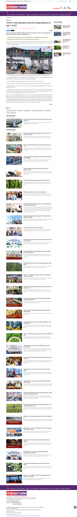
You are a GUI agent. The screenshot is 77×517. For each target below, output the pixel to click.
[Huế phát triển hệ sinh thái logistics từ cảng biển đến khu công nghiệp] (14, 219)
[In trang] (51, 30)
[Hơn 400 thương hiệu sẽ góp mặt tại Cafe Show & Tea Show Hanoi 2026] (14, 136)
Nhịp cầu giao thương (20, 14)
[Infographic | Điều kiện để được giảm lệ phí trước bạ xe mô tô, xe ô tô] (14, 290)
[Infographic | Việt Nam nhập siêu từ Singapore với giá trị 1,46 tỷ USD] (14, 243)
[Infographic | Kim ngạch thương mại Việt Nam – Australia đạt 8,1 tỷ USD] (14, 455)
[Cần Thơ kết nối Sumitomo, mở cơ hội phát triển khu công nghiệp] (14, 384)
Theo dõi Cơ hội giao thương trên (24, 28)
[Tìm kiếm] (70, 1)
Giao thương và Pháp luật (45, 14)
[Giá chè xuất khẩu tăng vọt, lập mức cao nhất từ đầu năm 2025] (14, 337)
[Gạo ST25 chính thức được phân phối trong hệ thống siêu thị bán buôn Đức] (14, 302)
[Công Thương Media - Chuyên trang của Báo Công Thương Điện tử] (61, 8)
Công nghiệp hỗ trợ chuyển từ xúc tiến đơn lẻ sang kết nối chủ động (66, 34)
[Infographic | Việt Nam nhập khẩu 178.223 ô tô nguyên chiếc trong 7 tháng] (14, 431)
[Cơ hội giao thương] (16, 7)
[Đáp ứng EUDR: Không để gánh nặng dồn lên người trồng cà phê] (14, 314)
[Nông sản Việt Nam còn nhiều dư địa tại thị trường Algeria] (14, 443)
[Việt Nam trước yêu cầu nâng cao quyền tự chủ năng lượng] (14, 372)
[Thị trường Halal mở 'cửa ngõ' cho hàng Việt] (14, 195)
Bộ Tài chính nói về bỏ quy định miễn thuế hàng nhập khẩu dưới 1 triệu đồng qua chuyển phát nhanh (28, 37)
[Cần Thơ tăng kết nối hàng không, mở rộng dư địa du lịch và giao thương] (14, 255)
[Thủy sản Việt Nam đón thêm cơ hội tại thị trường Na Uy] (14, 148)
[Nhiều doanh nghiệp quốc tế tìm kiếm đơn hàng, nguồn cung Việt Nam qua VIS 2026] (14, 396)
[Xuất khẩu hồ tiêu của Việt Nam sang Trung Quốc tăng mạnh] (14, 266)
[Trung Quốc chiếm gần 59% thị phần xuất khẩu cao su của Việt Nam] (14, 325)
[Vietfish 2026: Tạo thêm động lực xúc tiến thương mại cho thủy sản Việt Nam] (14, 207)
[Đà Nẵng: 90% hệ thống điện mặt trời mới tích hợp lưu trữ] (14, 420)
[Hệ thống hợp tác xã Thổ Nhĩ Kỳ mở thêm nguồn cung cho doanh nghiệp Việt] (14, 408)
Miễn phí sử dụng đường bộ (37, 110)
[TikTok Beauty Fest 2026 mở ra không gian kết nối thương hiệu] (14, 349)
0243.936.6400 (10, 512)
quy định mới (19, 110)
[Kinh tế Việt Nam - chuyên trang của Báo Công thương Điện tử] (64, 8)
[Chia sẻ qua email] (50, 30)
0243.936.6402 (18, 512)
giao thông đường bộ (11, 110)
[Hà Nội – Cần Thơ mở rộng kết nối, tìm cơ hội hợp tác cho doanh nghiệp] (14, 278)
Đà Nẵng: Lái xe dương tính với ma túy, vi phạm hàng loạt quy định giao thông (23, 39)
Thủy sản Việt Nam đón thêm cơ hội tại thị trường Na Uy (66, 26)
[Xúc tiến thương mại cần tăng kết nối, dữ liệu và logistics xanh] (14, 172)
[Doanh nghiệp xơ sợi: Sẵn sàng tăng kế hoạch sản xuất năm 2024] (14, 123)
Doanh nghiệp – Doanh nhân (65, 14)
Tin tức (8, 14)
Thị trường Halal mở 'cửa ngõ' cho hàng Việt (34, 192)
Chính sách (28, 14)
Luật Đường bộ (27, 110)
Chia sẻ (9, 30)
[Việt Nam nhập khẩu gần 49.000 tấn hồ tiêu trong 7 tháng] (14, 467)
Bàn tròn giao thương (35, 14)
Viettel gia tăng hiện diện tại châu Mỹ (33, 227)
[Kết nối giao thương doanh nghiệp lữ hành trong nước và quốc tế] (14, 361)
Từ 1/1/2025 (47, 110)
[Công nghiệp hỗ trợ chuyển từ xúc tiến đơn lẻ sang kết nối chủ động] (14, 160)
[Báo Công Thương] (56, 8)
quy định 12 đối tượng (11, 112)
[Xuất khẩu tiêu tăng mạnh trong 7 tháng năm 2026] (14, 184)
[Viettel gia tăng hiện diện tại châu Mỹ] (14, 231)
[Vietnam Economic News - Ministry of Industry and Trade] (69, 8)
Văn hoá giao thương (54, 14)
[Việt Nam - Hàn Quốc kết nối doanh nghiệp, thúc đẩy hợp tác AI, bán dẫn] (14, 479)
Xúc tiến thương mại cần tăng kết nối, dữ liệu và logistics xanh (67, 41)
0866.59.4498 (16, 1)
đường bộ (32, 77)
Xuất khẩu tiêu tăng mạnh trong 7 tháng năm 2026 (36, 180)
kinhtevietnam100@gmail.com (14, 514)
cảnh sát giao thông (17, 94)
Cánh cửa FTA (13, 14)
